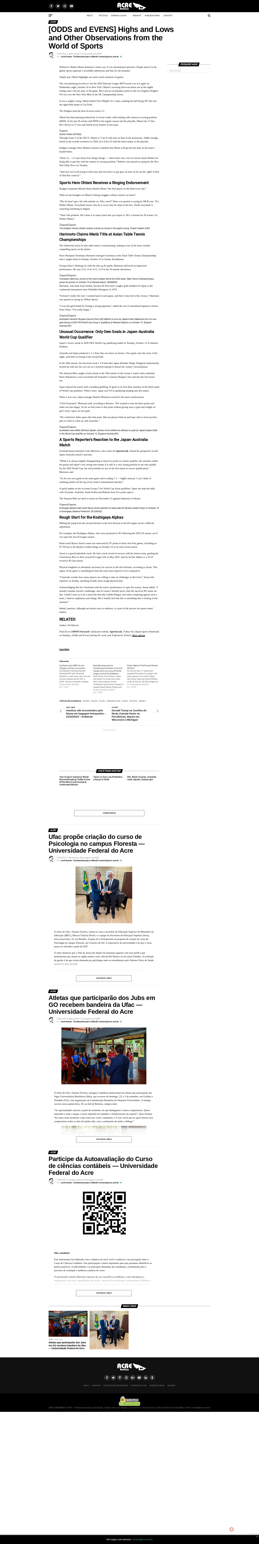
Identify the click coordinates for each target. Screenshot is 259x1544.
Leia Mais (64, 649)
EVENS (87, 701)
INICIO (86, 1385)
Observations (114, 701)
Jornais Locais (118, 15)
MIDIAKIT (171, 1385)
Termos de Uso (139, 1385)
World (143, 701)
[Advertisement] (109, 748)
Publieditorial (152, 15)
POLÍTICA (103, 15)
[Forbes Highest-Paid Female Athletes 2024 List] (144, 676)
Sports (133, 701)
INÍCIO (90, 15)
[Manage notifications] (231, 1529)
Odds (125, 701)
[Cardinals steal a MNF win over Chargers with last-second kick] (76, 676)
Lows (102, 701)
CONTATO (167, 15)
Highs (95, 701)
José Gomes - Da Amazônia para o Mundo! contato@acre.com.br (90, 57)
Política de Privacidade (116, 1385)
